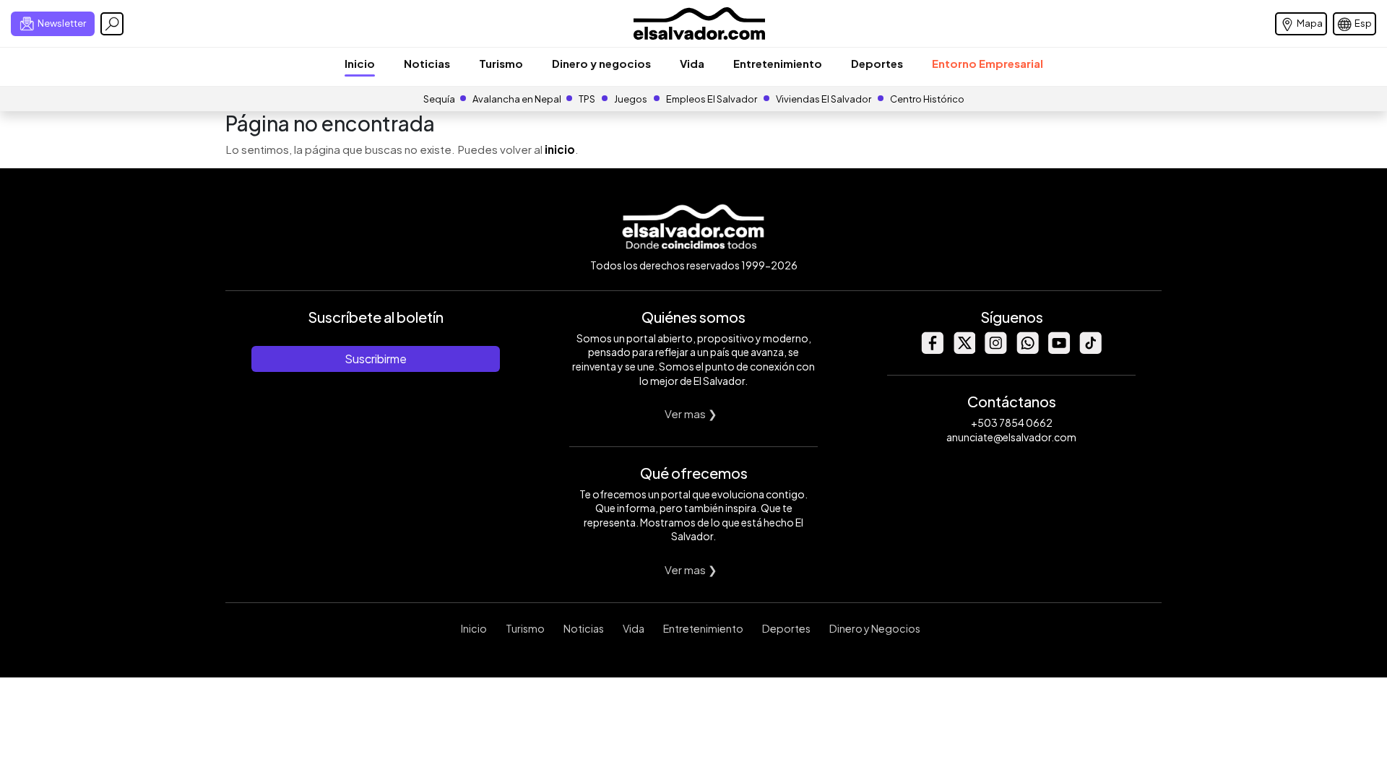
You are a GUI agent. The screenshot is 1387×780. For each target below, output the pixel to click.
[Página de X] (963, 350)
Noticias (427, 63)
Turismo (501, 63)
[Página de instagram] (995, 350)
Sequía (439, 99)
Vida (692, 63)
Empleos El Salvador (711, 99)
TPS (587, 99)
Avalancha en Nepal (516, 99)
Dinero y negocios (601, 63)
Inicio (360, 63)
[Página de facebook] (931, 350)
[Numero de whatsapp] (1027, 350)
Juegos (630, 99)
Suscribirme (376, 358)
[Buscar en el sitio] (112, 23)
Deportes (877, 63)
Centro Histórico (927, 99)
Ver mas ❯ (691, 413)
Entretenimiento (777, 63)
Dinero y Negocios (874, 628)
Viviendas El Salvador (823, 99)
